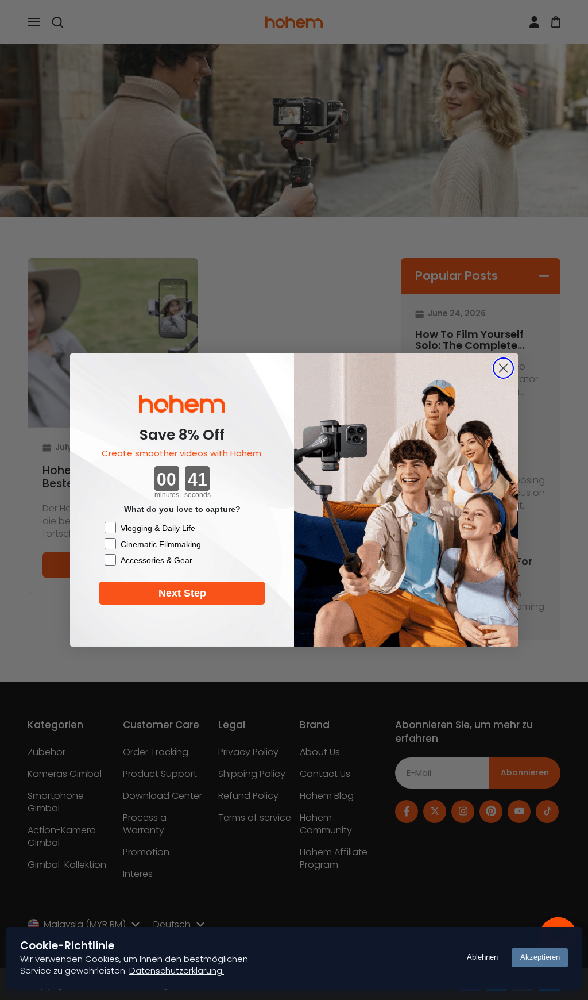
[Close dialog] (503, 368)
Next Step (182, 593)
